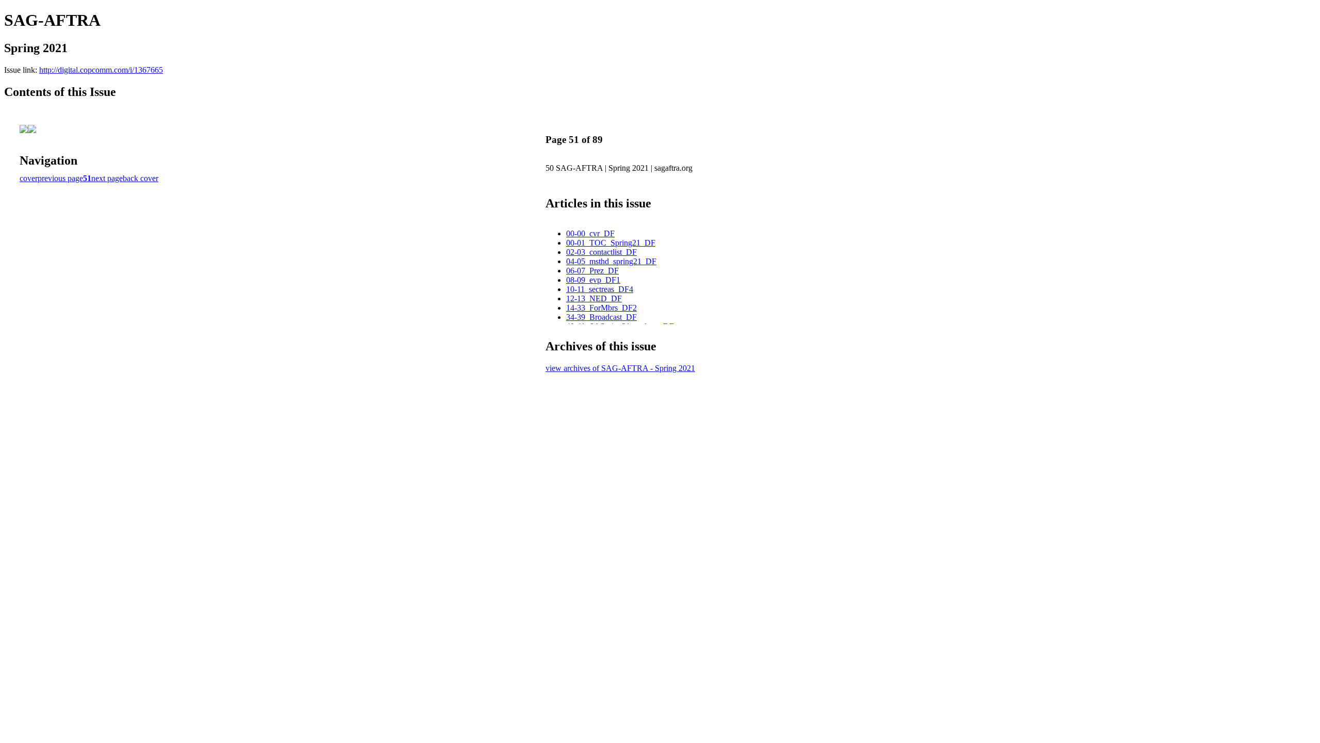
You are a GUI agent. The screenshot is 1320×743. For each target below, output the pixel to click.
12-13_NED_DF (594, 298)
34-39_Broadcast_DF (601, 317)
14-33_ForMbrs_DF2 (601, 307)
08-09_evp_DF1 (593, 280)
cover (29, 178)
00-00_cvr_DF (590, 233)
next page (107, 178)
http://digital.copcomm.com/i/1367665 (101, 70)
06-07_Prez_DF (592, 270)
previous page (60, 178)
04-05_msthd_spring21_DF (611, 261)
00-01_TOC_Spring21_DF (610, 242)
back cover (140, 178)
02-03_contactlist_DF (601, 252)
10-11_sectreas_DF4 (599, 289)
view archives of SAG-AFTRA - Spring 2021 (620, 368)
